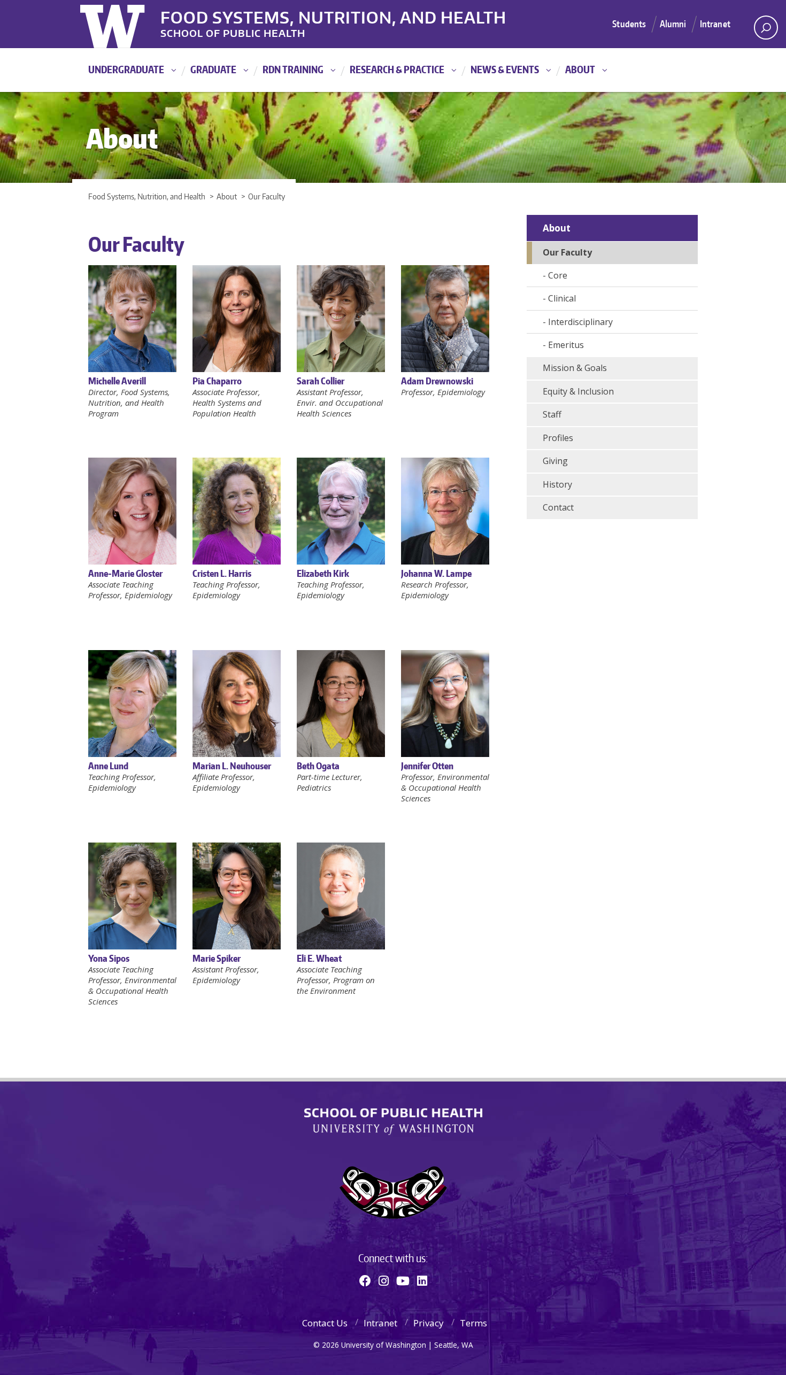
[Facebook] (365, 1280)
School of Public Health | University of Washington (393, 1121)
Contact (558, 507)
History (557, 484)
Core (557, 275)
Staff (552, 414)
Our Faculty (567, 252)
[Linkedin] (422, 1280)
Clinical (562, 298)
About (580, 69)
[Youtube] (403, 1280)
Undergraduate (126, 69)
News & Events (505, 69)
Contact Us (325, 1323)
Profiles (558, 438)
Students (629, 23)
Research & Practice (397, 69)
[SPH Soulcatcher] (393, 1192)
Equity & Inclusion (578, 391)
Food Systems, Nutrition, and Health (333, 15)
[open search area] (766, 28)
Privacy (428, 1323)
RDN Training (293, 69)
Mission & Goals (575, 368)
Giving (555, 461)
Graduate (213, 69)
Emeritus (566, 345)
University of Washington (123, 24)
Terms (473, 1323)
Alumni (673, 23)
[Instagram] (384, 1280)
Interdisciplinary (580, 322)
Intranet (715, 23)
